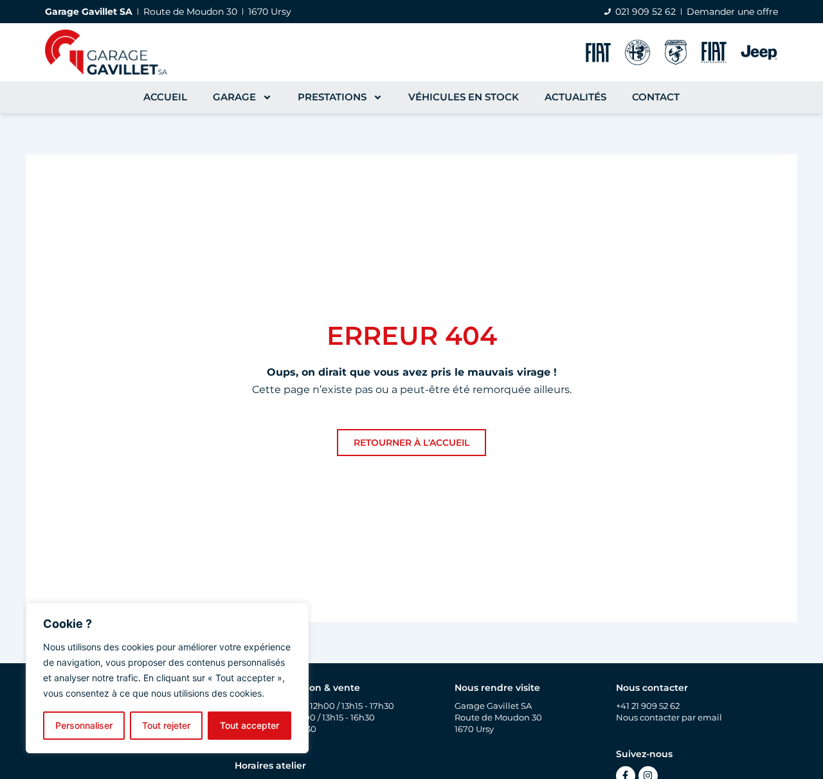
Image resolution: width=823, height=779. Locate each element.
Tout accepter (249, 725)
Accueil (165, 97)
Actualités (575, 97)
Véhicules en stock (463, 97)
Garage (234, 97)
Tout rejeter (166, 725)
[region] (167, 678)
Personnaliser (84, 725)
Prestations (332, 97)
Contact (656, 97)
